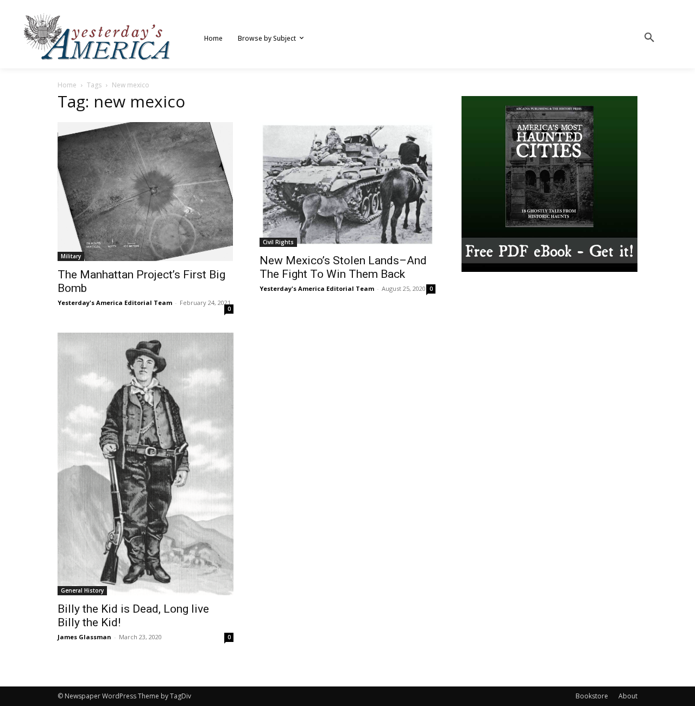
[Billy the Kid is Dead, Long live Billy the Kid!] (145, 464)
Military (71, 256)
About (627, 696)
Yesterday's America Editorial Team (115, 302)
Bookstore (592, 696)
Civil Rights (278, 242)
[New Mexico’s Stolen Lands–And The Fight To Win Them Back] (347, 184)
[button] (649, 38)
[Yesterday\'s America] (98, 36)
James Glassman (84, 637)
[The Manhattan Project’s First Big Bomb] (145, 191)
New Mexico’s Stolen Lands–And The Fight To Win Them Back (343, 267)
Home (67, 85)
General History (82, 590)
